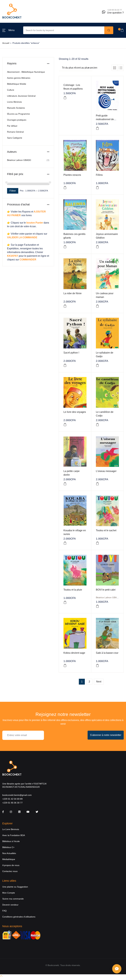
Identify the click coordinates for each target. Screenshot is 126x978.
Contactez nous (10, 871)
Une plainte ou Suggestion (15, 887)
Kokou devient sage (74, 653)
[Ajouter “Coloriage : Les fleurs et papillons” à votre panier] (65, 97)
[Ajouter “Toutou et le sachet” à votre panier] (97, 543)
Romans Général (15, 132)
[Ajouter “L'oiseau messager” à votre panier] (97, 483)
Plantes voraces (72, 175)
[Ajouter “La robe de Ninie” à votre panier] (65, 306)
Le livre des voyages (74, 412)
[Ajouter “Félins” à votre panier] (97, 187)
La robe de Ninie (72, 293)
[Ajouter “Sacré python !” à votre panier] (65, 365)
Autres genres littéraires (18, 78)
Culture (10, 90)
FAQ (4, 910)
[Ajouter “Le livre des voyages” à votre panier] (65, 424)
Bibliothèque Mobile (16, 84)
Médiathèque (8, 859)
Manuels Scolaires (16, 108)
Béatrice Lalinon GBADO (108, 597)
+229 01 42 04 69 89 (12, 799)
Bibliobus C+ (8, 847)
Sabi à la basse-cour (107, 653)
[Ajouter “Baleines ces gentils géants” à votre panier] (65, 246)
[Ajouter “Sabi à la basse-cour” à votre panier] (97, 665)
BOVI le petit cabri (106, 589)
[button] (8, 30)
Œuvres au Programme (18, 114)
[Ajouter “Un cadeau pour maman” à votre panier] (97, 306)
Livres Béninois (14, 102)
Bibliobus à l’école (11, 841)
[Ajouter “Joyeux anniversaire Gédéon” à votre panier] (97, 246)
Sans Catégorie (14, 138)
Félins (99, 175)
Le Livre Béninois (10, 829)
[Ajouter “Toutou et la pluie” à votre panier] (65, 602)
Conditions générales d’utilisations (18, 916)
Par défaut (12, 126)
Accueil (5, 43)
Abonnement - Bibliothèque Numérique (26, 72)
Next (98, 681)
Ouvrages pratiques (16, 120)
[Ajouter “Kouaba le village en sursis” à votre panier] (65, 543)
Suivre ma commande (13, 898)
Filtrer (13, 190)
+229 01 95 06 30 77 (12, 802)
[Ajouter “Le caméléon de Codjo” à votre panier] (97, 424)
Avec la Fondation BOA (13, 835)
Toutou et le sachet (106, 530)
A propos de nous (10, 865)
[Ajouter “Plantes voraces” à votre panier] (65, 187)
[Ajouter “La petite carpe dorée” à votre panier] (65, 483)
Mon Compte (8, 893)
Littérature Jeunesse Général (21, 96)
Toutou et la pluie (72, 589)
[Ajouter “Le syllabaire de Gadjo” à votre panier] (97, 365)
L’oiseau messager (106, 471)
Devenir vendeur (10, 904)
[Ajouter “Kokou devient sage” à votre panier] (65, 665)
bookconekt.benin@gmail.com (17, 795)
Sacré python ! (71, 352)
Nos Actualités (9, 853)
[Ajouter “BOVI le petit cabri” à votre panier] (97, 606)
